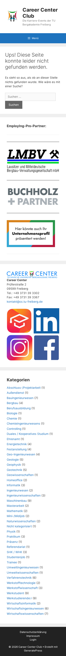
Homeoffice (15, 480)
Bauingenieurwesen (20, 398)
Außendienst (15, 392)
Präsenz (12, 541)
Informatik (13, 485)
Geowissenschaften (20, 475)
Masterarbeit (15, 505)
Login (33, 639)
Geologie (13, 459)
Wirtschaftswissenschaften (25, 613)
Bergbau (12, 403)
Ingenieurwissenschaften (24, 495)
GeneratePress (33, 650)
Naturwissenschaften (21, 521)
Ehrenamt (13, 439)
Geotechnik (14, 470)
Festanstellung (17, 449)
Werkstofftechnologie (21, 583)
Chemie (12, 418)
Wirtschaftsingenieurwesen (25, 608)
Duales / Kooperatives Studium (28, 434)
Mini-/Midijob (16, 516)
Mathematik (15, 511)
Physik (11, 531)
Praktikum (13, 536)
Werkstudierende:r (19, 598)
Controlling (14, 428)
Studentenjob (16, 557)
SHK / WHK (14, 552)
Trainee (12, 562)
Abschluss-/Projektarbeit (24, 387)
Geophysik (14, 464)
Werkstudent (15, 593)
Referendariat (16, 547)
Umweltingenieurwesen (23, 567)
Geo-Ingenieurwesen (21, 454)
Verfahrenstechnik (19, 577)
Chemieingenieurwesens (23, 423)
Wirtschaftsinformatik (21, 603)
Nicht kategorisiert (19, 526)
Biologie (12, 413)
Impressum (33, 635)
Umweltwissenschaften (23, 572)
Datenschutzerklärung (33, 632)
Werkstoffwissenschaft (22, 588)
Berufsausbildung (19, 408)
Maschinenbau (17, 500)
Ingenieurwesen (17, 490)
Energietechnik (17, 444)
